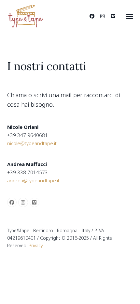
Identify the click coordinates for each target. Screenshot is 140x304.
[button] (129, 16)
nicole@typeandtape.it (32, 143)
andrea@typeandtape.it (33, 180)
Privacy (36, 245)
